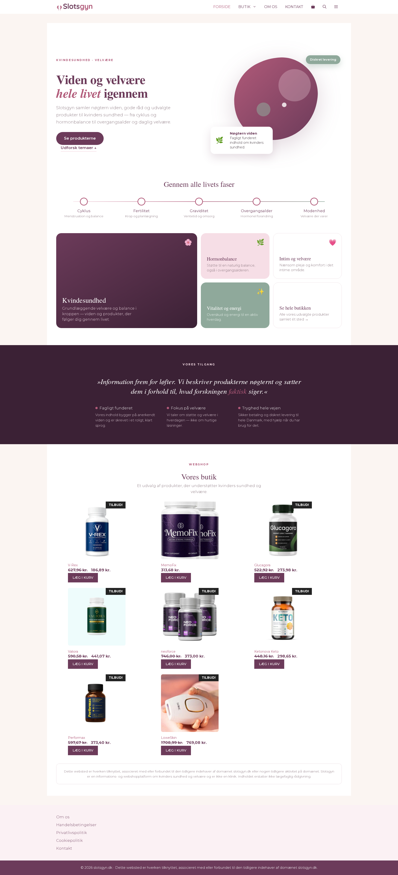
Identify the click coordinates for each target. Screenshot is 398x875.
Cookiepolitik (69, 840)
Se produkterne (80, 138)
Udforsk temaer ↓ (79, 147)
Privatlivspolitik (71, 832)
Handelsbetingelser (76, 824)
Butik (244, 7)
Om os (270, 7)
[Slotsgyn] (74, 7)
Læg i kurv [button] (83, 578)
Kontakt (294, 7)
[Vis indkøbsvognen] (313, 7)
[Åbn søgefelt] (324, 7)
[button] (336, 7)
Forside (222, 7)
